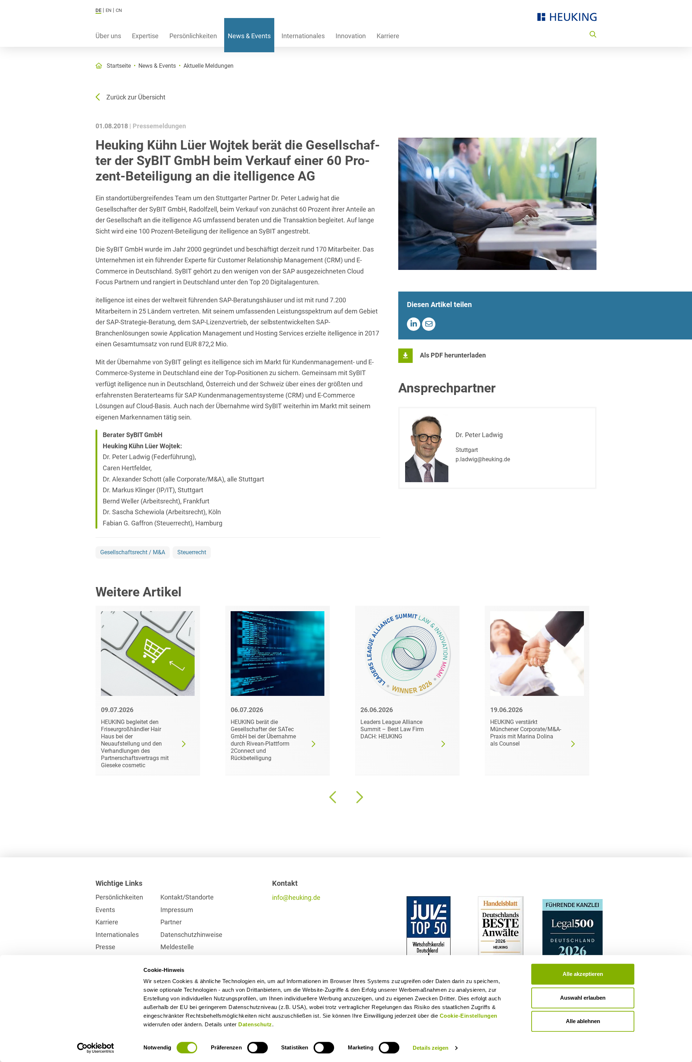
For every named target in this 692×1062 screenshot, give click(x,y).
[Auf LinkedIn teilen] (413, 324)
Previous (333, 797)
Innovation (351, 36)
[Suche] (593, 34)
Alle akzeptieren (583, 974)
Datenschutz (255, 1024)
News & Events (249, 36)
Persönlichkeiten (193, 36)
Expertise (145, 36)
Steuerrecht (191, 552)
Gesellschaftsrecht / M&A (132, 552)
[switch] (257, 1047)
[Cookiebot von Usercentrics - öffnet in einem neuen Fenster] (95, 1048)
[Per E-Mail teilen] (428, 324)
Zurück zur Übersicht (135, 97)
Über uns (108, 36)
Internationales (303, 36)
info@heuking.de (296, 897)
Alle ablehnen (583, 1021)
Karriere (388, 36)
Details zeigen (430, 1048)
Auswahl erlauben (583, 998)
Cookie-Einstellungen (468, 1016)
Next (358, 797)
